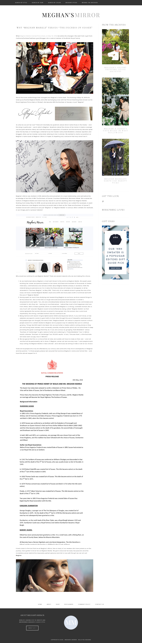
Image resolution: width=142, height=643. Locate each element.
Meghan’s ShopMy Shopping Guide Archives (115, 69)
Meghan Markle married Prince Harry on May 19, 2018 (38, 36)
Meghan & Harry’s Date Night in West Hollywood (115, 131)
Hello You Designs (84, 639)
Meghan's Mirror (71, 15)
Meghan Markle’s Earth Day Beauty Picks (115, 181)
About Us (31, 628)
